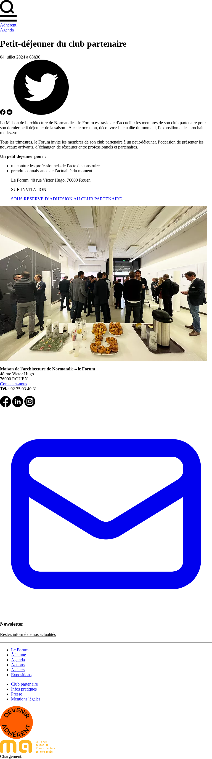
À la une (18, 654)
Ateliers (18, 669)
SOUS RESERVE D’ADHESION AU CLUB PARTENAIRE (66, 199)
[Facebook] (5, 405)
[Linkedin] (17, 405)
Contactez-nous (13, 383)
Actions (18, 664)
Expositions (21, 674)
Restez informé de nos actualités (28, 634)
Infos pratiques (24, 689)
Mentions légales (25, 699)
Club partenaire (24, 684)
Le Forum (19, 649)
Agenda (7, 30)
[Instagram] (29, 405)
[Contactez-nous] (106, 618)
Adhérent (8, 25)
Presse (16, 694)
